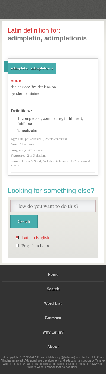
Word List (53, 303)
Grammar (53, 317)
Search (53, 288)
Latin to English (35, 237)
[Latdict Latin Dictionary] (88, 9)
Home (53, 274)
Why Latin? (53, 332)
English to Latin (35, 245)
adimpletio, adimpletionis (32, 68)
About (53, 346)
